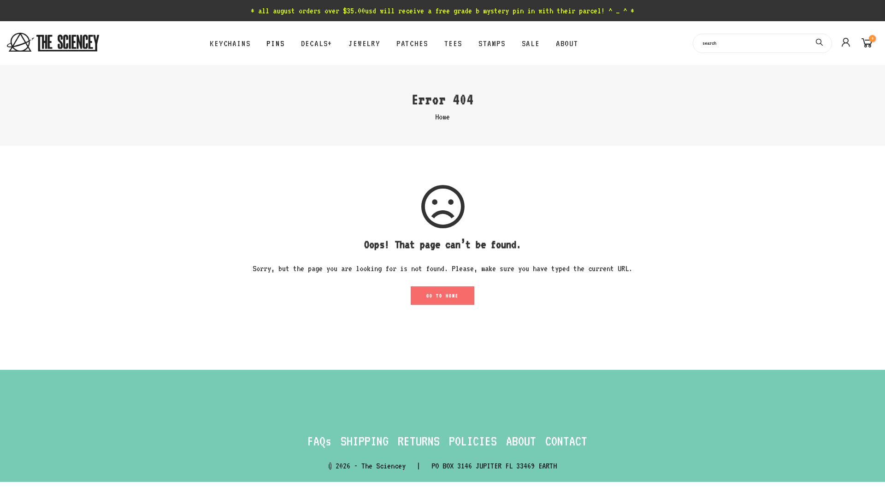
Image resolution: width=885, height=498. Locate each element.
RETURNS (419, 440)
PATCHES (412, 43)
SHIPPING (365, 440)
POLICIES (473, 440)
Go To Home (442, 295)
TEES (453, 43)
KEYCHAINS (230, 43)
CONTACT (566, 440)
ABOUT (567, 43)
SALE (531, 43)
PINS (275, 43)
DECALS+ (317, 43)
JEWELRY (364, 43)
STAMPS (492, 43)
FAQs (319, 440)
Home (442, 116)
